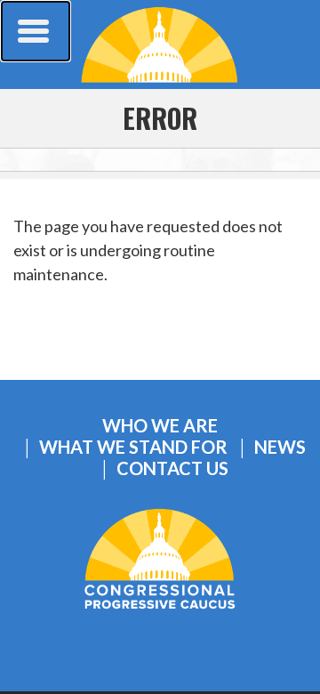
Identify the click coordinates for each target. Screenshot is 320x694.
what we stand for (133, 447)
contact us (172, 468)
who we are (160, 426)
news (280, 447)
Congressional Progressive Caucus (160, 44)
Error (160, 118)
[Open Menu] (35, 31)
